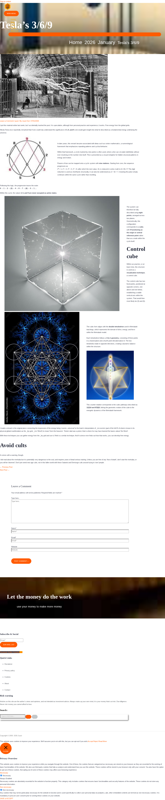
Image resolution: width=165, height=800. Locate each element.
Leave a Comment (7, 121)
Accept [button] (90, 741)
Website (14, 547)
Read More (103, 741)
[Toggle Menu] (84, 34)
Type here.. (15, 498)
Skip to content (5, 1)
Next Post (4, 470)
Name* (13, 528)
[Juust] (7, 9)
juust (16, 121)
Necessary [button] (4, 773)
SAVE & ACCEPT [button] (6, 798)
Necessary (7, 776)
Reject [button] (95, 741)
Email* (13, 537)
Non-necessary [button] (5, 787)
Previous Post (6, 467)
